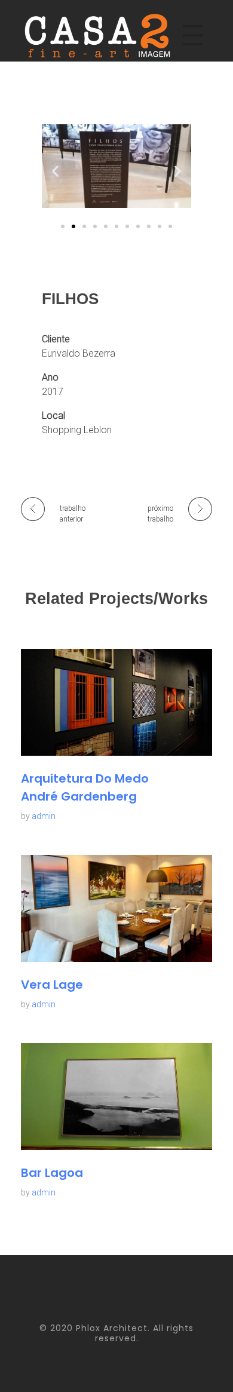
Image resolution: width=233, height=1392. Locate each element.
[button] (55, 170)
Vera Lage (52, 984)
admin (44, 816)
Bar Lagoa (52, 1172)
